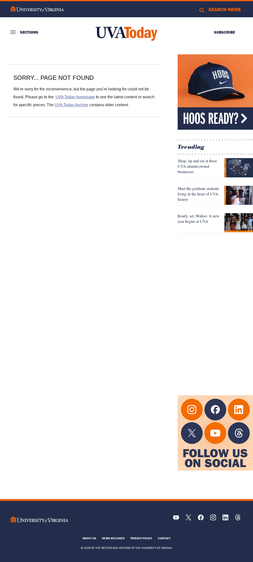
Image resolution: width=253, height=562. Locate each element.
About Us (89, 538)
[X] (188, 519)
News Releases (113, 538)
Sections (29, 32)
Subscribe (224, 32)
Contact (164, 538)
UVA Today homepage (75, 97)
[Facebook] (201, 519)
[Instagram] (213, 519)
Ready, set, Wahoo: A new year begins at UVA (198, 218)
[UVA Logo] (40, 519)
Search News (225, 9)
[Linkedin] (225, 519)
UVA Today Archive (71, 105)
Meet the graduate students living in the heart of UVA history (198, 194)
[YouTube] (176, 519)
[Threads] (238, 519)
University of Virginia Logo (37, 9)
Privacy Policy (141, 538)
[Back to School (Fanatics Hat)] (215, 92)
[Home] (126, 33)
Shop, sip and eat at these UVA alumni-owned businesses (197, 166)
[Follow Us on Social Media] (215, 433)
